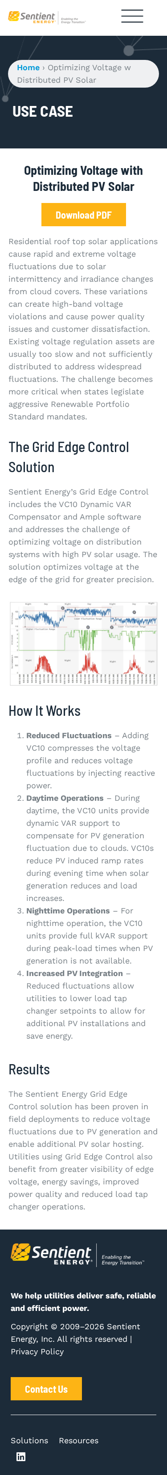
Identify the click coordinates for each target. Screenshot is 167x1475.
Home (28, 67)
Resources (78, 1440)
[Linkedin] (21, 1457)
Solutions (29, 1440)
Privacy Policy (37, 1351)
